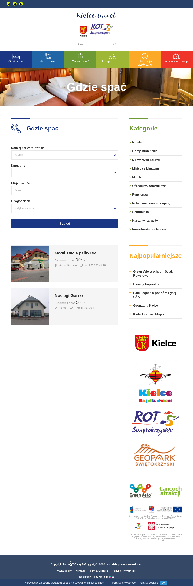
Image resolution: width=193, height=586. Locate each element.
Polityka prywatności (124, 582)
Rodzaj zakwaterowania (27, 148)
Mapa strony (64, 570)
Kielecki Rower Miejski (149, 314)
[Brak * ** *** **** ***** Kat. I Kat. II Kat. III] (64, 172)
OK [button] (163, 582)
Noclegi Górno (69, 295)
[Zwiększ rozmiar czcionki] (8, 4)
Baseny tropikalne (146, 284)
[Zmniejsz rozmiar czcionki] (15, 4)
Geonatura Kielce (145, 305)
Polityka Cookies (98, 570)
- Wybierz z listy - (25, 208)
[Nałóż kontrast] (21, 4)
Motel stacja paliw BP (75, 253)
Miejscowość (20, 183)
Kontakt (80, 570)
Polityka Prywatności (124, 570)
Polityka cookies (148, 582)
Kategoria (18, 165)
